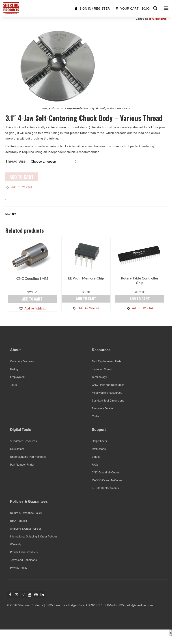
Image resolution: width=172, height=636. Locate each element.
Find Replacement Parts (106, 361)
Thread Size (15, 161)
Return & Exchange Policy (26, 513)
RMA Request (18, 520)
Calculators (17, 449)
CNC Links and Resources (108, 385)
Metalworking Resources (107, 392)
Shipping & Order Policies (25, 528)
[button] (18, 187)
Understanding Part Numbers (28, 456)
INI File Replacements (105, 488)
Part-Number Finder (22, 464)
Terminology (99, 377)
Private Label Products (24, 552)
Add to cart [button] (32, 299)
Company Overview (22, 361)
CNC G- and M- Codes (105, 472)
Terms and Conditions (23, 560)
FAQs (95, 464)
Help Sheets (99, 441)
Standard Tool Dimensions (108, 400)
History (14, 369)
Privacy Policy (18, 567)
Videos (96, 456)
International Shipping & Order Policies (33, 536)
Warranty (15, 544)
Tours (13, 385)
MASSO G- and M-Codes (107, 480)
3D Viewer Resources (23, 441)
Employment (17, 377)
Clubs (95, 416)
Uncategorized (157, 19)
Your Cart (134, 8)
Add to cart (21, 177)
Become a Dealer (102, 408)
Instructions (99, 449)
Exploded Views (102, 369)
